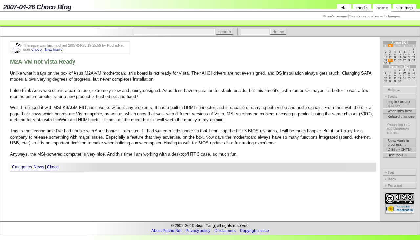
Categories (22, 167)
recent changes (387, 16)
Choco (36, 49)
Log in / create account (399, 104)
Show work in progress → (398, 142)
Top (390, 172)
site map (404, 7)
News (39, 167)
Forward (394, 185)
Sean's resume (361, 16)
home (382, 7)
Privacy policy (198, 231)
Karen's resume (335, 16)
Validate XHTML (400, 150)
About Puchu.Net (166, 231)
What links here (400, 111)
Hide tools (396, 155)
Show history (53, 49)
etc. (344, 7)
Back (391, 179)
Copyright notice (254, 231)
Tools (392, 96)
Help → (393, 90)
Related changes (401, 116)
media (362, 7)
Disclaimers (225, 231)
